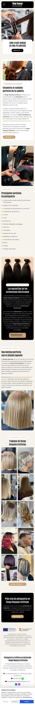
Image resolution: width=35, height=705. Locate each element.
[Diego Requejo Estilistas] (17, 4)
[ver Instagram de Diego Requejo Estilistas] (19, 684)
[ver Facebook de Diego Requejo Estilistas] (16, 684)
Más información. (27, 697)
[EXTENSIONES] (26, 487)
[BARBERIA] (26, 541)
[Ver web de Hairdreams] (17, 335)
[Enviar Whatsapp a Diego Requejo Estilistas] (22, 678)
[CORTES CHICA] (9, 460)
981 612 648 (17, 678)
